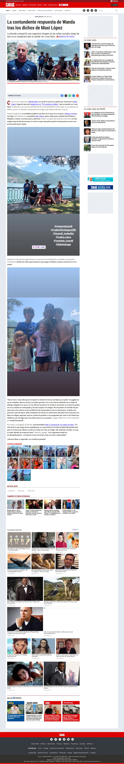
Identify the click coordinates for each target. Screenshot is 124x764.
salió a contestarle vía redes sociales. (59, 425)
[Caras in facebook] (88, 10)
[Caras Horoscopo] (100, 189)
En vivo (115, 5)
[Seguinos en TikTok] (95, 10)
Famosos (25, 5)
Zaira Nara (67, 10)
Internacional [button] (52, 5)
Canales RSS (32, 753)
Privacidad (62, 753)
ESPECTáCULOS (39, 16)
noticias (15, 703)
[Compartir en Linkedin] (73, 95)
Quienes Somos (43, 753)
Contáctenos (54, 753)
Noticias (18, 5)
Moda (45, 5)
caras (52, 703)
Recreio (86, 748)
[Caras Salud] (100, 181)
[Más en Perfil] (17, 698)
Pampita (8, 10)
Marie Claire (51, 744)
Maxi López (21, 490)
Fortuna (59, 744)
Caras (40, 748)
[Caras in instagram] (84, 10)
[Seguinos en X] (92, 10)
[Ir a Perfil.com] (114, 1)
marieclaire (34, 703)
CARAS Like (63, 5)
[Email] (77, 95)
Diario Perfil (35, 744)
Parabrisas (74, 744)
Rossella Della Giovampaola (45, 10)
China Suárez (22, 10)
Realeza (39, 5)
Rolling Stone (70, 748)
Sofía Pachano (58, 10)
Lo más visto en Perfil (94, 109)
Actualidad (32, 5)
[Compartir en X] (66, 95)
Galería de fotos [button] (66, 36)
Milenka (14, 10)
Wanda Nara (34, 101)
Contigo (45, 748)
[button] (43, 61)
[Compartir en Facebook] (62, 95)
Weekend (66, 744)
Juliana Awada (31, 10)
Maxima (93, 748)
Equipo (70, 753)
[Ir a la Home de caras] (10, 6)
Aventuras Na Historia (57, 748)
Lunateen (83, 744)
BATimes (90, 744)
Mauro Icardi (71, 113)
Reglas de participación (81, 753)
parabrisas (71, 703)
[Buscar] (116, 10)
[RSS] (68, 739)
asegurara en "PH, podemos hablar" (45, 104)
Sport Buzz (79, 748)
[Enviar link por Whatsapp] (69, 95)
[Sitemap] (72, 739)
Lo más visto (90, 40)
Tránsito (93, 753)
